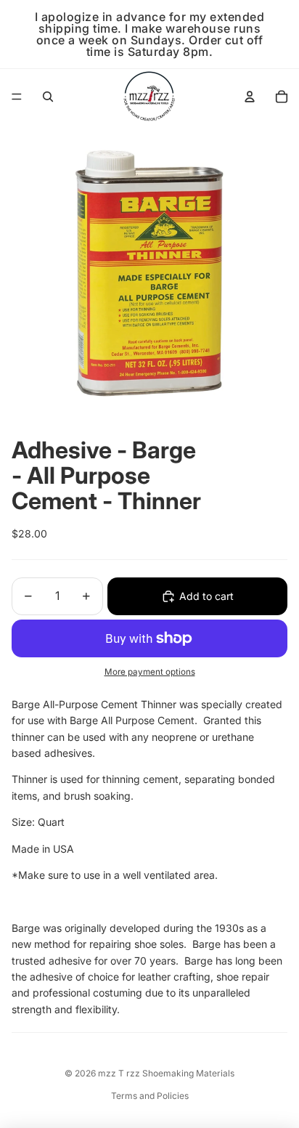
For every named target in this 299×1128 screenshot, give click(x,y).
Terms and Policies (150, 1095)
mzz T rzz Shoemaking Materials (166, 1073)
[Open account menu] (250, 97)
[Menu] (16, 96)
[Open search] (48, 97)
